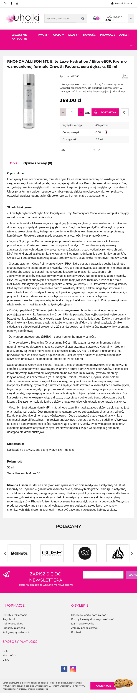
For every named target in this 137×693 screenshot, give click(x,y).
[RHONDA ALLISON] (125, 77)
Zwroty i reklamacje (15, 615)
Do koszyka (108, 112)
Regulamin (9, 619)
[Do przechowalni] (125, 112)
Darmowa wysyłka (82, 623)
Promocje (107, 34)
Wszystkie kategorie (19, 36)
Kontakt (76, 632)
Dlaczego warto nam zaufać (88, 615)
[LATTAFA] (118, 553)
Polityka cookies (13, 623)
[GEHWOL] (19, 553)
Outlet (124, 34)
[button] (14, 605)
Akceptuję (103, 685)
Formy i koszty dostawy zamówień (92, 619)
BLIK (6, 651)
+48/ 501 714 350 (5, 3)
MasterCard (10, 655)
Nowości (90, 34)
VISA (6, 659)
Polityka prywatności (16, 632)
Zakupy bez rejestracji (84, 627)
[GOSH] (52, 553)
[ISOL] (85, 553)
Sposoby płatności (14, 627)
